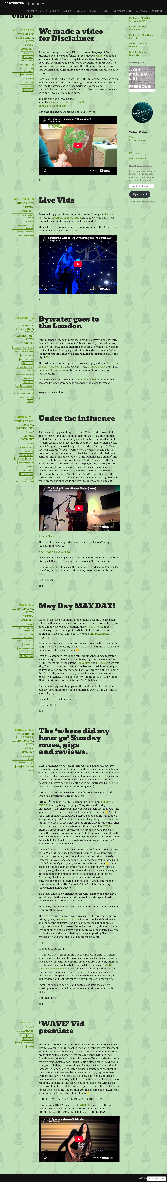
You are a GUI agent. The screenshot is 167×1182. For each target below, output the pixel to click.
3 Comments (25, 343)
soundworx (28, 1043)
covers (19, 421)
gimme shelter (26, 455)
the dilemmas (26, 656)
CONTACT (157, 11)
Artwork (141, 11)
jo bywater (28, 79)
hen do (29, 459)
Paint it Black (46, 536)
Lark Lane (28, 82)
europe (30, 624)
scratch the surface (24, 236)
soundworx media (25, 397)
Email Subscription (140, 166)
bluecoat (17, 348)
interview (102, 663)
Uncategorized (22, 336)
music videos (27, 86)
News (93, 11)
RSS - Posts (135, 153)
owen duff (28, 382)
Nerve (30, 767)
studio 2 (29, 478)
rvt (17, 386)
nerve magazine (25, 463)
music (22, 1035)
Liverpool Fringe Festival (67, 217)
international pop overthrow (25, 69)
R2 (24, 767)
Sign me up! (140, 194)
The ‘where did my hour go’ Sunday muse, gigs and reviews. (74, 741)
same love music (25, 390)
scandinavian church (23, 393)
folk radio (28, 451)
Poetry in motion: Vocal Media (67, 102)
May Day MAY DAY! (77, 605)
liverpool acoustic (25, 367)
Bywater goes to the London (69, 322)
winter (23, 1047)
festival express (26, 447)
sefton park (28, 90)
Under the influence (77, 418)
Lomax (109, 214)
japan (30, 641)
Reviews (27, 425)
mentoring (28, 645)
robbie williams (26, 652)
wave (30, 401)
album (30, 1035)
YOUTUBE (85, 1105)
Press (105, 11)
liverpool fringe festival (25, 226)
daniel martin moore (23, 352)
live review (83, 663)
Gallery (66, 11)
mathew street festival (23, 374)
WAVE (42, 386)
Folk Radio (64, 551)
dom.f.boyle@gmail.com (53, 106)
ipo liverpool (27, 75)
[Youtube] (38, 3)
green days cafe (25, 65)
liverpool (21, 641)
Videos (81, 11)
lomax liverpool (25, 232)
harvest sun (27, 363)
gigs (31, 763)
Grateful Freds (96, 366)
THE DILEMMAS (98, 634)
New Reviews (47, 551)
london (29, 371)
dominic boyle (26, 61)
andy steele (28, 348)
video (30, 41)
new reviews (27, 466)
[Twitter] (33, 3)
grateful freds (26, 359)
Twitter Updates (139, 132)
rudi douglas (27, 386)
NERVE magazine (69, 919)
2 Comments (25, 1030)
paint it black (27, 470)
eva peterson (27, 355)
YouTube (73, 230)
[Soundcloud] (43, 3)
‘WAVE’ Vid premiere (62, 1027)
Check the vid (94, 627)
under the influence (24, 482)
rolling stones (26, 474)
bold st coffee (27, 53)
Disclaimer (28, 57)
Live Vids (57, 200)
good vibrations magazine (25, 629)
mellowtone (28, 378)
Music (53, 11)
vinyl (18, 767)
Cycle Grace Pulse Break (25, 216)
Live (41, 11)
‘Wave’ (99, 55)
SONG (49, 357)
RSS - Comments (137, 158)
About (30, 11)
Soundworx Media (88, 379)
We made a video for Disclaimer (71, 35)
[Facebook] (28, 3)
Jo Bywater (14, 3)
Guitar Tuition (122, 11)
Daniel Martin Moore (53, 370)
